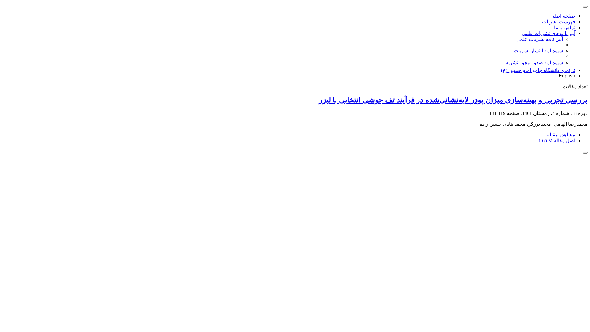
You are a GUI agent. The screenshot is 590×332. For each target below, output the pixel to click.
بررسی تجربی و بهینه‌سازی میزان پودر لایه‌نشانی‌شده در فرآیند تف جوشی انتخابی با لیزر (453, 100)
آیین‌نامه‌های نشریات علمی (548, 33)
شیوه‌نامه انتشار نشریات (538, 50)
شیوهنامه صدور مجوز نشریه (534, 62)
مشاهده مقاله (561, 134)
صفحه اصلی (562, 15)
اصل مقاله (556, 140)
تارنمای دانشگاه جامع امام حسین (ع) (538, 70)
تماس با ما (564, 27)
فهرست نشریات (558, 21)
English (567, 75)
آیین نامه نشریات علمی (539, 39)
